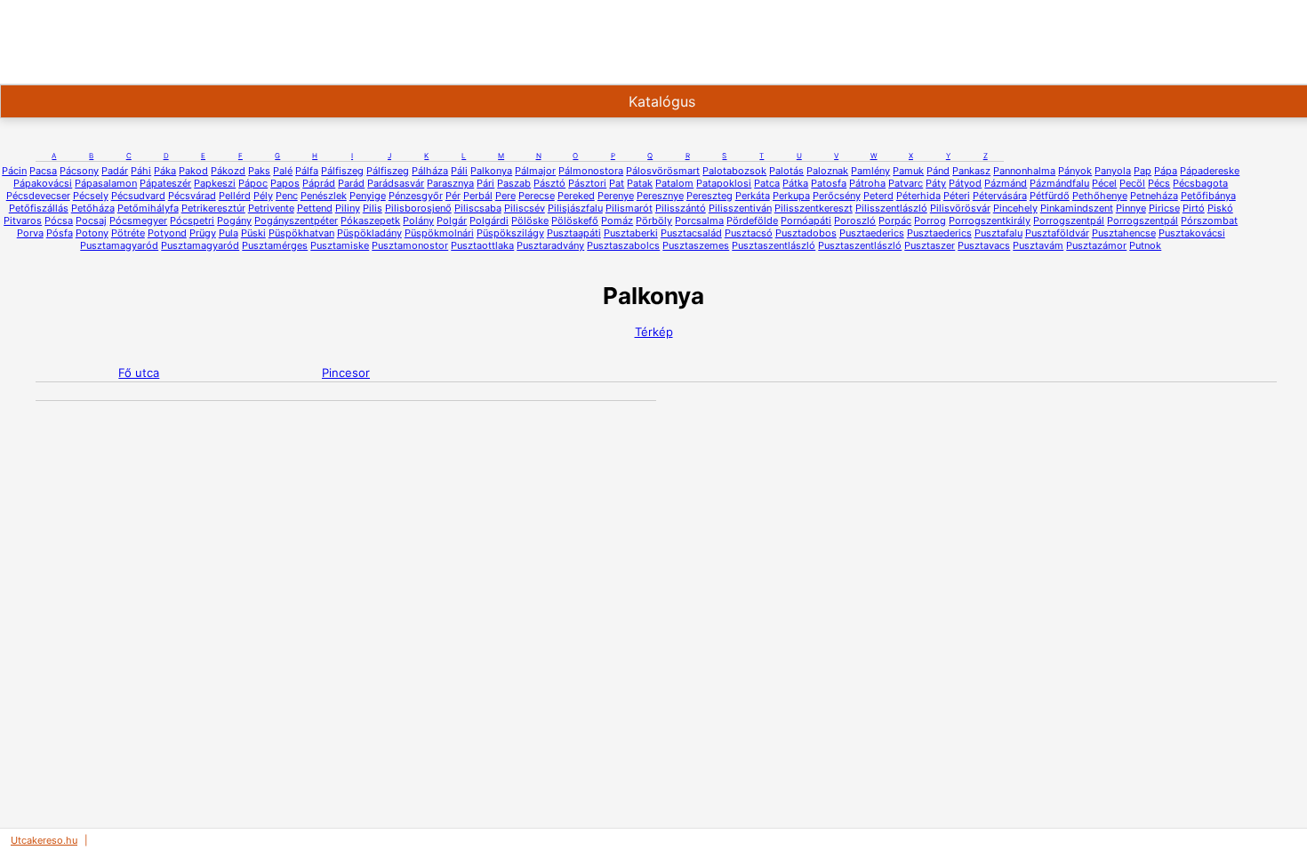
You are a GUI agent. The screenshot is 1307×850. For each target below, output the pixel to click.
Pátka (795, 183)
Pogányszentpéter (296, 220)
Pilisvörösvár (960, 208)
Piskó (1220, 208)
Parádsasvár (395, 183)
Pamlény (870, 170)
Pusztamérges (275, 245)
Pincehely (1015, 208)
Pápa (1165, 170)
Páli (459, 170)
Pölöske (530, 220)
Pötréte (128, 233)
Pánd (938, 170)
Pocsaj (91, 220)
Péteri (956, 195)
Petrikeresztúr (213, 208)
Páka (165, 170)
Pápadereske (1209, 170)
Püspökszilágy (510, 233)
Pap (1142, 170)
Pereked (576, 195)
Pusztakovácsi (1192, 233)
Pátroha (867, 183)
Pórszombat (1209, 220)
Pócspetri (192, 220)
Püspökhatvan (301, 233)
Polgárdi (489, 220)
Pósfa (59, 233)
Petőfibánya (1208, 195)
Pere (505, 195)
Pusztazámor (1096, 245)
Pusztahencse (1124, 233)
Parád (351, 183)
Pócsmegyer (138, 220)
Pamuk (908, 170)
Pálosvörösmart (663, 170)
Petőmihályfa (148, 208)
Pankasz (971, 170)
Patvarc (905, 183)
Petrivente (271, 208)
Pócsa (58, 220)
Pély (263, 195)
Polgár (452, 220)
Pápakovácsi (42, 183)
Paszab (514, 183)
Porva (30, 233)
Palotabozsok (734, 170)
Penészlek (324, 195)
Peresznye (660, 195)
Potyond (167, 233)
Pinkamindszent (1076, 208)
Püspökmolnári (439, 233)
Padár (114, 170)
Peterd (878, 195)
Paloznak (827, 170)
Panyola (1113, 170)
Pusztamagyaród (119, 245)
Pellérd (235, 195)
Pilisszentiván (740, 208)
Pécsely (90, 195)
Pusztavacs (984, 245)
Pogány (234, 220)
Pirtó (1194, 208)
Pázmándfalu (1059, 183)
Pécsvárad (192, 195)
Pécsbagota (1200, 183)
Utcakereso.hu (44, 840)
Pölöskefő (574, 220)
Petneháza (1154, 195)
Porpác (894, 220)
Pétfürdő (1050, 195)
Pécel (1104, 183)
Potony (92, 233)
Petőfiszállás (38, 208)
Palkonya (491, 170)
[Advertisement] (572, 40)
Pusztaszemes (695, 245)
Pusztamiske (339, 245)
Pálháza (430, 170)
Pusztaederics (871, 233)
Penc (287, 195)
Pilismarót (629, 208)
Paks (259, 170)
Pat (616, 183)
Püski (253, 233)
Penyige (367, 195)
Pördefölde (752, 220)
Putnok (1145, 245)
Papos (285, 183)
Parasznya (450, 183)
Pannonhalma (1024, 170)
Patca (767, 183)
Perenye (615, 195)
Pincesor (346, 372)
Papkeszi (215, 183)
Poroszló (855, 220)
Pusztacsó (749, 233)
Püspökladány (369, 233)
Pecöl (1132, 183)
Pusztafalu (998, 233)
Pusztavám (1038, 245)
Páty (936, 183)
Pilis (372, 208)
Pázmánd (1005, 183)
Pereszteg (709, 195)
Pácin (14, 170)
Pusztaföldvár (1057, 233)
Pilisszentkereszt (813, 208)
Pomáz (617, 220)
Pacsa (43, 170)
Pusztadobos (806, 233)
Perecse (536, 195)
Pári (485, 183)
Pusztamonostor (410, 245)
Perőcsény (837, 195)
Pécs (1159, 183)
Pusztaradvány (550, 245)
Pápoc (253, 183)
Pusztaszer (929, 245)
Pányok (1075, 170)
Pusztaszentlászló (773, 245)
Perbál (478, 195)
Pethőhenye (1099, 195)
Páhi (141, 170)
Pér (453, 195)
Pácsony (79, 170)
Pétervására (1000, 195)
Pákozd (228, 170)
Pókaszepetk (370, 220)
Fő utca (138, 372)
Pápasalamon (106, 183)
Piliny (347, 208)
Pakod (193, 170)
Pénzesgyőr (416, 195)
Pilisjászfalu (575, 208)
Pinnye (1131, 208)
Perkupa (791, 195)
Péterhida (918, 195)
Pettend (315, 208)
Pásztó (549, 183)
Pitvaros (23, 220)
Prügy (202, 233)
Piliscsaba (477, 208)
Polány (418, 220)
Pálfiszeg (342, 170)
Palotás (786, 170)
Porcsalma (699, 220)
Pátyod (965, 183)
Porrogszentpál (1068, 220)
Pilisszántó (680, 208)
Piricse (1164, 208)
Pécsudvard (138, 195)
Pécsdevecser (38, 195)
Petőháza (93, 208)
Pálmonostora (590, 170)
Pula (228, 233)
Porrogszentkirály (989, 220)
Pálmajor (535, 170)
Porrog (930, 220)
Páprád (318, 183)
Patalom (674, 183)
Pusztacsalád (691, 233)
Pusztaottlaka (482, 245)
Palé (283, 170)
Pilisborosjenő (418, 208)
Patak (640, 183)
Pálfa (306, 170)
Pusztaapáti (574, 233)
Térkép (654, 332)
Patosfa (828, 183)
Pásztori (587, 183)
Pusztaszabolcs (623, 245)
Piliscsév (524, 208)
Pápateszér (165, 183)
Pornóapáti (806, 220)
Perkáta (752, 195)
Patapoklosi (723, 183)
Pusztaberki (631, 233)
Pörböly (654, 220)
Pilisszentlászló (891, 208)
